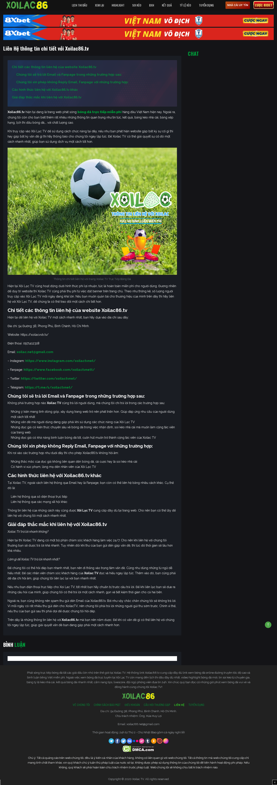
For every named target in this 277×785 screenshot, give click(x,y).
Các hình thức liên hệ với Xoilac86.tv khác (45, 90)
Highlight (118, 5)
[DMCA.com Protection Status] (138, 748)
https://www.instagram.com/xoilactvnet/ (60, 361)
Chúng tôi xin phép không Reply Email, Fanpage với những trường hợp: (72, 82)
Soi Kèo (136, 5)
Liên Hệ (179, 705)
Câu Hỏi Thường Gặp (157, 705)
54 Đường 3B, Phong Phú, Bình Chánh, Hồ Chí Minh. (143, 711)
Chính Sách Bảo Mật (107, 705)
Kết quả (167, 5)
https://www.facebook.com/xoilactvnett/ (59, 370)
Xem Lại (99, 5)
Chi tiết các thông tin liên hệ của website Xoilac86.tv (54, 67)
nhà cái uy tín (237, 5)
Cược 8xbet (263, 5)
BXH (151, 5)
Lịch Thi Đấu (79, 5)
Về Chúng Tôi (81, 705)
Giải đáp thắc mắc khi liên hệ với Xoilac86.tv (46, 97)
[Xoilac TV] (27, 5)
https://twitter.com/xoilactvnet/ (49, 379)
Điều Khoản (132, 705)
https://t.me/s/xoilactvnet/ (48, 387)
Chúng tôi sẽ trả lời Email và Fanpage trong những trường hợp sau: (69, 75)
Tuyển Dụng (206, 5)
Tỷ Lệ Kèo (185, 5)
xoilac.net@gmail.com (35, 352)
